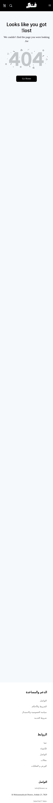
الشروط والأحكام (39, 706)
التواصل (43, 701)
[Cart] (4, 5)
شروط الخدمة (40, 718)
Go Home (26, 78)
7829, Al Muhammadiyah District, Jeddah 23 (29, 795)
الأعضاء (43, 749)
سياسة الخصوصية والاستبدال (34, 712)
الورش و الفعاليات (39, 766)
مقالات (44, 760)
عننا (45, 743)
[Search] (11, 5)
